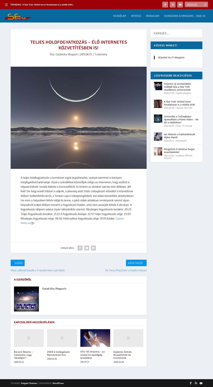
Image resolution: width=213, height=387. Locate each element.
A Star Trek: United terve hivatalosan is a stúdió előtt (179, 103)
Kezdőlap (119, 15)
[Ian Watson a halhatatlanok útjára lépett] (158, 136)
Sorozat (180, 108)
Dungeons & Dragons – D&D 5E (185, 15)
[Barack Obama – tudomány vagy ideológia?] (29, 338)
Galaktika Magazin (67, 54)
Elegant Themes (29, 383)
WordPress (58, 383)
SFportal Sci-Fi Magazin (171, 57)
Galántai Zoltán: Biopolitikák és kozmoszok (122, 354)
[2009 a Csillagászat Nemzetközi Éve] (62, 338)
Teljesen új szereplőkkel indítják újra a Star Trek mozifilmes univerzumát (177, 86)
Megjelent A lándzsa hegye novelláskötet (179, 151)
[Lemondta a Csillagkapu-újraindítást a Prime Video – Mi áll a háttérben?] (158, 118)
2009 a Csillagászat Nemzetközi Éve (58, 353)
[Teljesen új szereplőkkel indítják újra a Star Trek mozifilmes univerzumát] (158, 86)
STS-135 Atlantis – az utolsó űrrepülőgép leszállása (92, 354)
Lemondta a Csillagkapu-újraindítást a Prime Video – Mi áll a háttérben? (181, 119)
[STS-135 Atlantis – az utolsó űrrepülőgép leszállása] (95, 338)
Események (181, 141)
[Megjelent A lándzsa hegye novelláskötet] (158, 151)
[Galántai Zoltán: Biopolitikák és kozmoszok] (128, 338)
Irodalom (152, 15)
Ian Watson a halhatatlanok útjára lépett (179, 136)
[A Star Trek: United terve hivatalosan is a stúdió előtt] (158, 104)
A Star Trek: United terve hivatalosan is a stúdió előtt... (48, 4)
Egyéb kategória (183, 93)
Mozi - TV (180, 126)
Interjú (136, 15)
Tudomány (101, 54)
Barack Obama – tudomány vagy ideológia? (23, 354)
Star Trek (188, 108)
